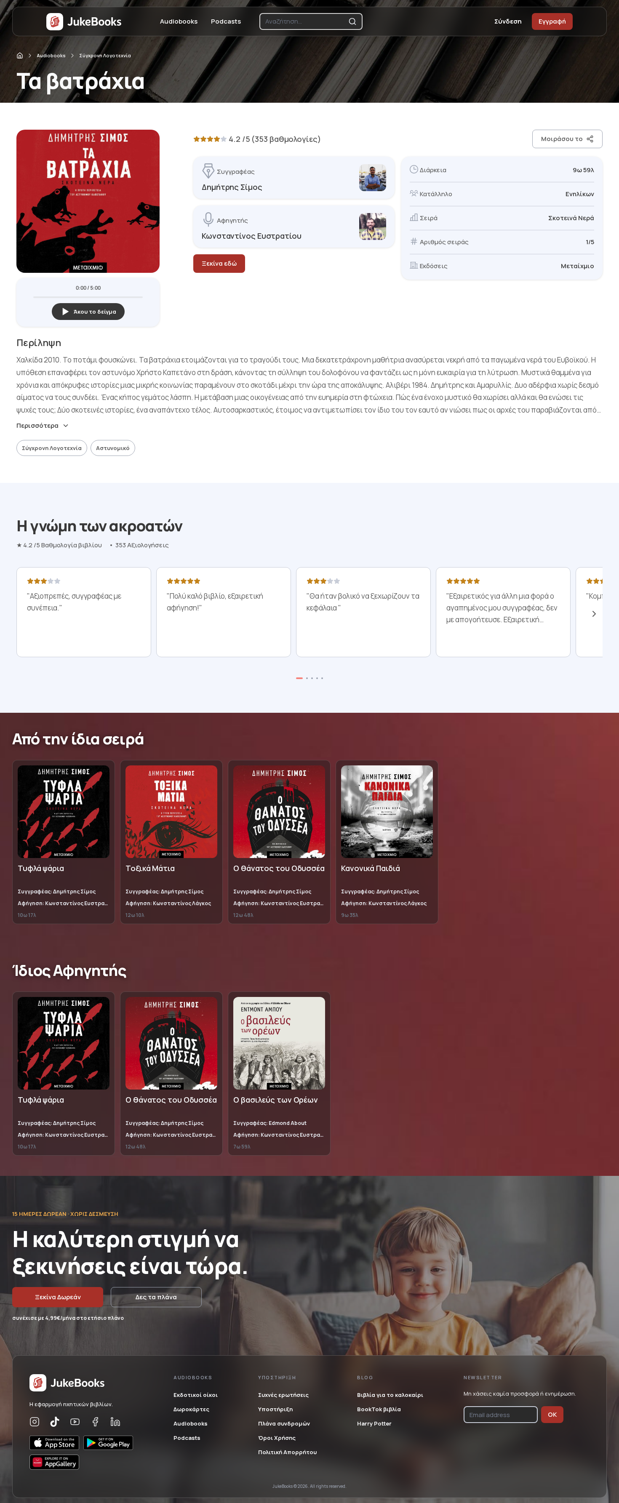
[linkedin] (115, 1422)
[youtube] (75, 1422)
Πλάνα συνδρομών (284, 1423)
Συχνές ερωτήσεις (283, 1395)
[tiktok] (55, 1422)
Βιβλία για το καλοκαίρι (390, 1395)
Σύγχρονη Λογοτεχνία (105, 55)
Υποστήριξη (275, 1409)
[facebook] (95, 1422)
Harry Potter (374, 1423)
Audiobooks (178, 21)
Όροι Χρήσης (277, 1438)
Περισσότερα (37, 425)
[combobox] (305, 21)
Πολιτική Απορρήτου (287, 1452)
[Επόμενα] (594, 614)
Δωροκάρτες (191, 1409)
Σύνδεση (508, 21)
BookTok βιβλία (379, 1409)
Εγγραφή (552, 21)
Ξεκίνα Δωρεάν (58, 1296)
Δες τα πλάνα (156, 1296)
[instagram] (34, 1422)
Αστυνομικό (113, 448)
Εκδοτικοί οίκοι (195, 1395)
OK (552, 1414)
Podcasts (226, 21)
